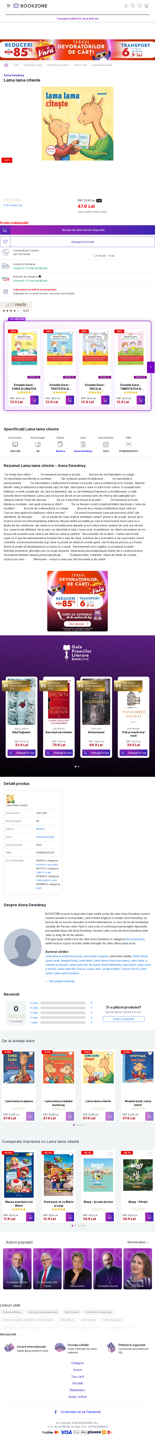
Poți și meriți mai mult (133, 734)
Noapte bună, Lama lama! (77, 960)
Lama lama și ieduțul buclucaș (64, 956)
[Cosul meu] (146, 5)
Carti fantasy (88, 1319)
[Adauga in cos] (34, 400)
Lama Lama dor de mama (85, 964)
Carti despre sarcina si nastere (82, 1327)
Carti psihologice (111, 1319)
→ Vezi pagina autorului (60, 981)
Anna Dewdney (14, 75)
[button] (151, 367)
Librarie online (6, 65)
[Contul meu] (126, 6)
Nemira (60, 451)
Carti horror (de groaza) (98, 1312)
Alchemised (96, 732)
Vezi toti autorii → (138, 1242)
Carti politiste (67, 1319)
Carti (39, 888)
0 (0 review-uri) (13, 205)
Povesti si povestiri (47, 864)
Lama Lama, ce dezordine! (104, 968)
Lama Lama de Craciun (72, 968)
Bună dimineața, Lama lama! (119, 964)
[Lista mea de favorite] (140, 6)
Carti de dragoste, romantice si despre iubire (28, 1319)
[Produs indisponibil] (30, 1116)
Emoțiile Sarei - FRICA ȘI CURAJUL (95, 388)
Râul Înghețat (21, 732)
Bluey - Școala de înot (98, 1201)
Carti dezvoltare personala (43, 1312)
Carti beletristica (12, 1312)
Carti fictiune (72, 1312)
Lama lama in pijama (96, 956)
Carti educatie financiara (119, 1327)
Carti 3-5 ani (43, 872)
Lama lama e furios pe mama (112, 960)
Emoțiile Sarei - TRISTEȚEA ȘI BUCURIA (60, 388)
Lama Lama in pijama (66, 973)
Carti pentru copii (46, 880)
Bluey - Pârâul (138, 1201)
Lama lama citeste (98, 1101)
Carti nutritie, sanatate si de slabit (21, 1327)
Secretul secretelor (59, 732)
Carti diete (52, 1327)
